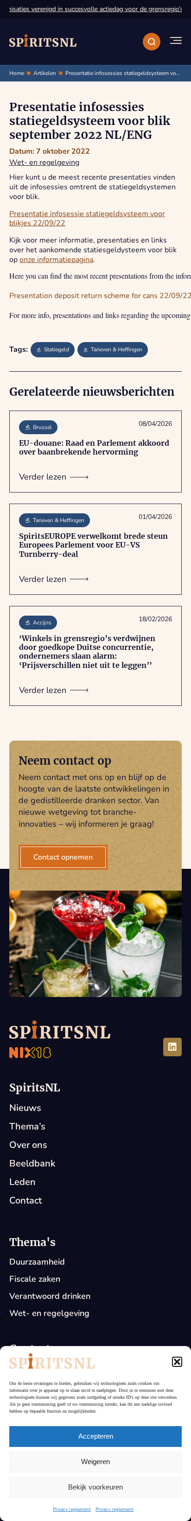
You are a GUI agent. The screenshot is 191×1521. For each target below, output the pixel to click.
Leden (22, 1182)
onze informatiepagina (56, 260)
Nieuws (25, 1108)
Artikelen (44, 73)
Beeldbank (32, 1163)
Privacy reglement (72, 1509)
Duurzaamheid (37, 1261)
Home (16, 73)
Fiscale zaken (34, 1278)
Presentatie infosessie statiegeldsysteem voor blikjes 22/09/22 (87, 219)
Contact (25, 1200)
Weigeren (95, 1461)
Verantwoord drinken (49, 1296)
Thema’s (27, 1126)
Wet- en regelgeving (44, 162)
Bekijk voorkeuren (95, 1487)
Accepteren (95, 1436)
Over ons (28, 1145)
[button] (177, 1361)
